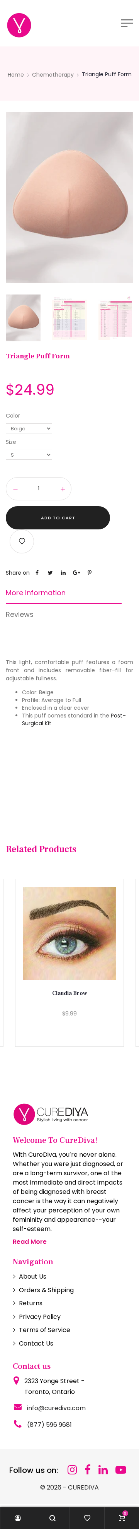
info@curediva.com (56, 1408)
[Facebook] (88, 1470)
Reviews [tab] (20, 614)
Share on (18, 573)
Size (11, 442)
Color (13, 415)
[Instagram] (72, 1470)
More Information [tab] (36, 593)
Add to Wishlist (22, 541)
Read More (30, 1241)
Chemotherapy (53, 75)
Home (16, 75)
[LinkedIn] (103, 1470)
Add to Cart (58, 518)
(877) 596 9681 (49, 1424)
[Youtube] (120, 1470)
